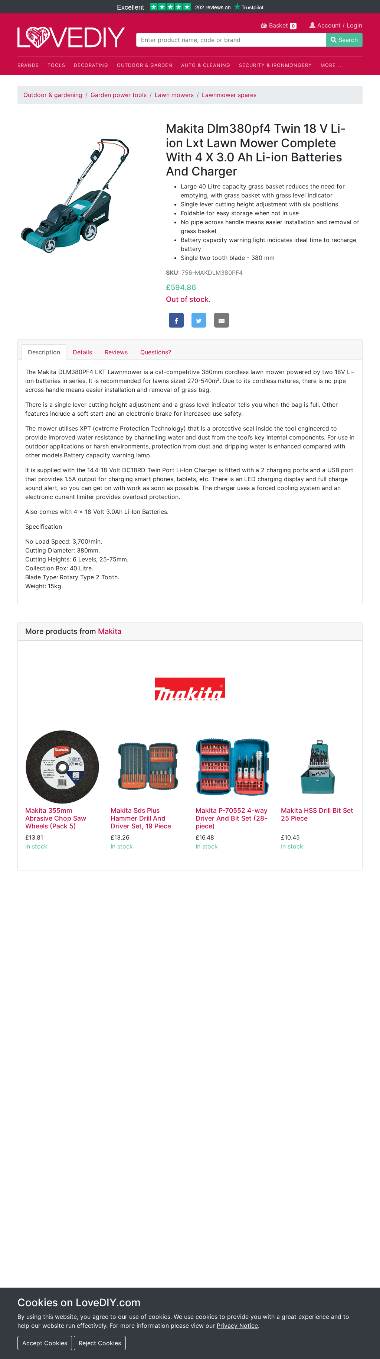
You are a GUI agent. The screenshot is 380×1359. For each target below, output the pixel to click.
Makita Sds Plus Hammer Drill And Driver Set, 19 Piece (141, 818)
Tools (56, 65)
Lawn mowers (174, 95)
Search (347, 40)
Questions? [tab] (155, 352)
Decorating (91, 65)
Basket (281, 25)
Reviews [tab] (116, 352)
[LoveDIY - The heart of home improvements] (71, 37)
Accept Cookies (44, 1343)
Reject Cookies (100, 1343)
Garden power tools (119, 95)
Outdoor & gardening (52, 95)
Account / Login (338, 25)
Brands (28, 65)
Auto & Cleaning (205, 65)
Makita (109, 631)
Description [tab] (44, 352)
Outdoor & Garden (145, 65)
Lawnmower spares (229, 95)
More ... (332, 65)
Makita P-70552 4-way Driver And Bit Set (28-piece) (232, 818)
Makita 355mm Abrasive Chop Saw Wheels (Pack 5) (55, 818)
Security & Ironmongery (275, 65)
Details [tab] (82, 352)
